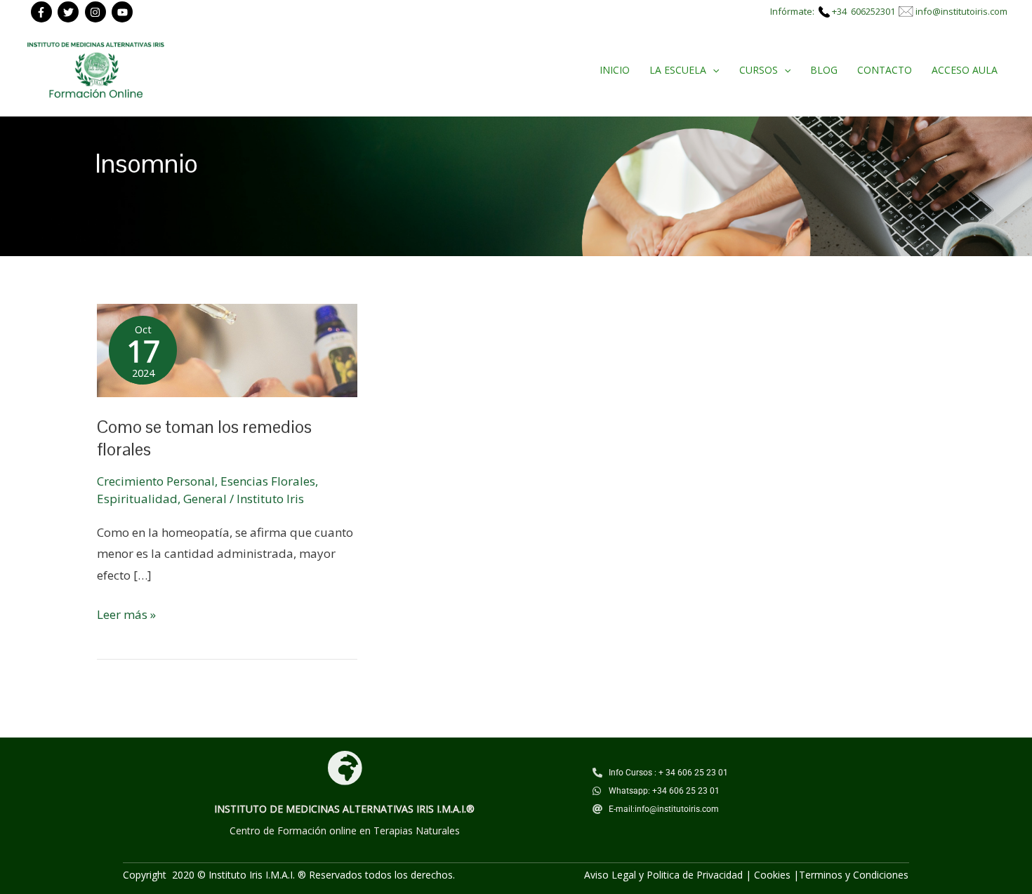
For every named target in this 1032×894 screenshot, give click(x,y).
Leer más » (126, 613)
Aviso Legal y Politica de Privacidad (663, 874)
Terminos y (826, 874)
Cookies (772, 874)
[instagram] (97, 11)
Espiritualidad (137, 499)
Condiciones (880, 874)
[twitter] (70, 11)
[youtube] (124, 11)
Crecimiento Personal (156, 481)
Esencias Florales (267, 481)
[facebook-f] (43, 11)
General (205, 499)
